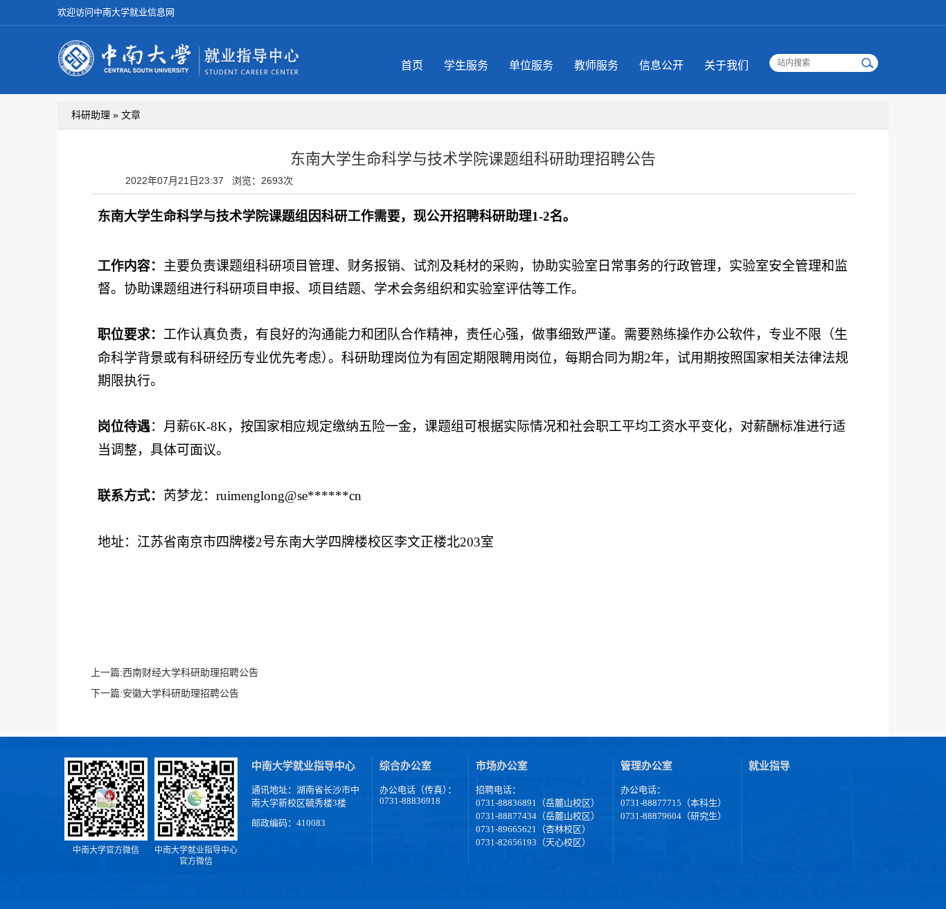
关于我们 (726, 65)
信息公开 (661, 65)
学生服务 (466, 65)
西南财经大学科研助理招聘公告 (190, 672)
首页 (412, 65)
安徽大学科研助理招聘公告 (181, 693)
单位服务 (531, 65)
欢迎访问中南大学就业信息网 (116, 12)
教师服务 (596, 65)
